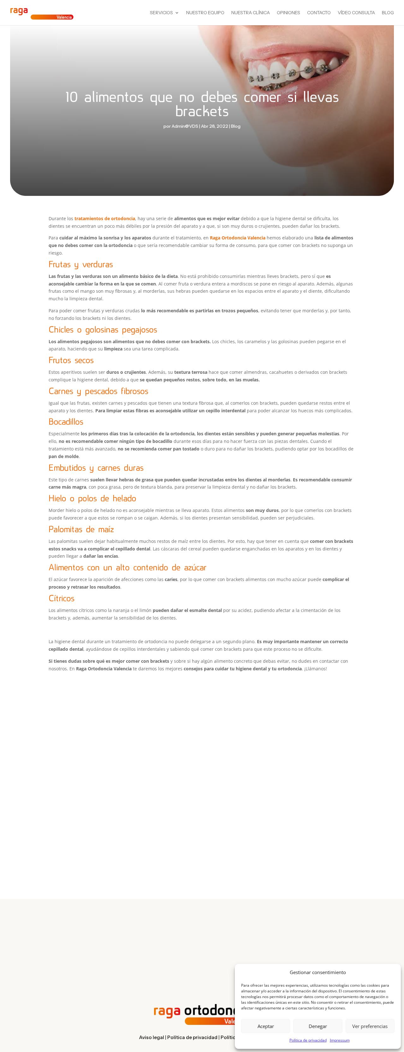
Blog (388, 12)
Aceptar (266, 1026)
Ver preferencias (370, 1026)
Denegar (318, 1026)
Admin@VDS (185, 126)
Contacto (319, 12)
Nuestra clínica (250, 12)
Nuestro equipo (205, 12)
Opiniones (288, 12)
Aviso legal (151, 1037)
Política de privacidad (308, 1040)
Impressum (340, 1040)
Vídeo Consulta (356, 12)
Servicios (161, 12)
